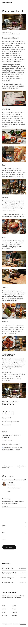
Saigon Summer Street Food (7, 467)
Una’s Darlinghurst (8, 578)
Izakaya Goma (22, 466)
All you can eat (5, 34)
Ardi (8, 32)
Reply (9, 491)
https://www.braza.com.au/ (11, 444)
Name (3, 525)
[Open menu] (25, 3)
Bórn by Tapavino (7, 568)
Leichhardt (17, 34)
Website (4, 539)
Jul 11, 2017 (10, 483)
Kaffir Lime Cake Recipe (9, 573)
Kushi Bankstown (7, 582)
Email (3, 532)
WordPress (23, 624)
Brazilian (12, 34)
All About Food (7, 2)
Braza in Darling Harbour (16, 41)
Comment (5, 506)
